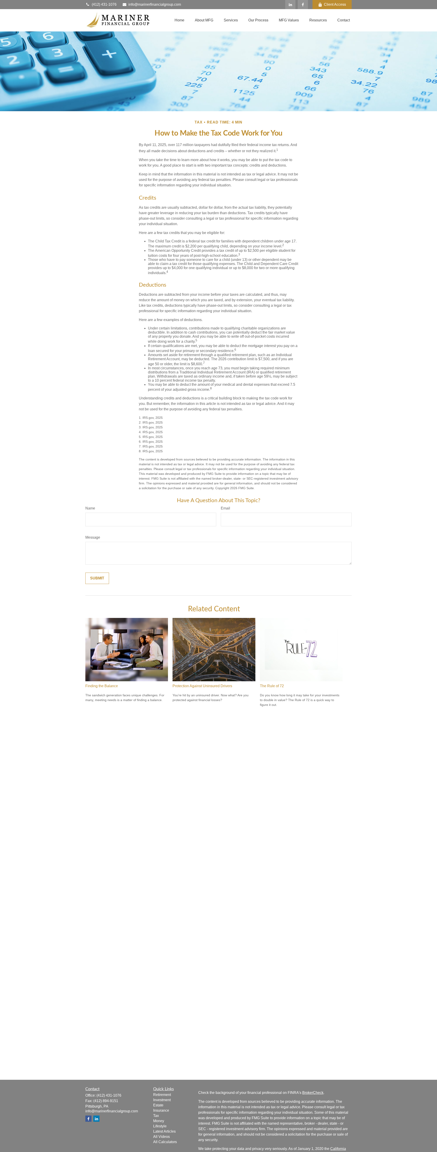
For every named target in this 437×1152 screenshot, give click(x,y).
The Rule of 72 (272, 686)
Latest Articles (164, 1131)
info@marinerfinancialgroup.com (154, 4)
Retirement (162, 1095)
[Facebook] (303, 4)
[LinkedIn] (290, 4)
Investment (162, 1100)
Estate (158, 1105)
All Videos (161, 1137)
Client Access (335, 4)
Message (92, 537)
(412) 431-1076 (104, 4)
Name (90, 508)
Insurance (161, 1110)
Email (225, 508)
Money (158, 1121)
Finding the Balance (101, 686)
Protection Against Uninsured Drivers (202, 686)
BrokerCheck (312, 1093)
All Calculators (165, 1142)
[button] (179, 20)
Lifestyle (160, 1126)
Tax (156, 1116)
